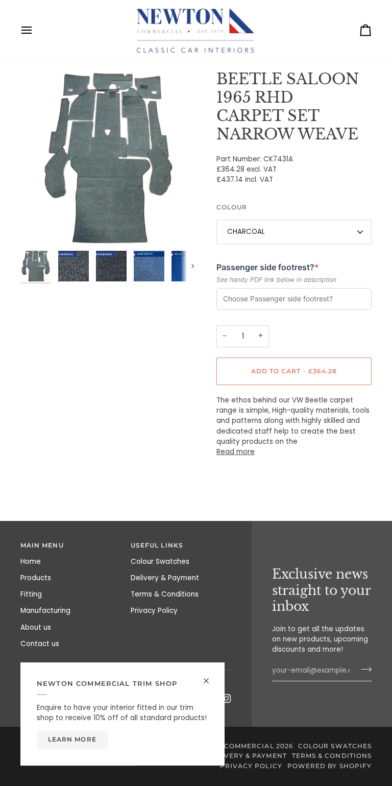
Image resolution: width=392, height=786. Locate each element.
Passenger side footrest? (267, 267)
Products (35, 578)
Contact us (39, 644)
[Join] (363, 669)
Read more (235, 452)
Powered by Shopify (329, 766)
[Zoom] (108, 158)
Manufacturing (45, 610)
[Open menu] (35, 30)
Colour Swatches (160, 561)
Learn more (72, 739)
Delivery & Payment (165, 578)
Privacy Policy (154, 610)
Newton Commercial (231, 746)
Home (30, 561)
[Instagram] (226, 698)
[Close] (211, 680)
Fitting (31, 594)
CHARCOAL (246, 231)
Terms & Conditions (165, 594)
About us (35, 627)
